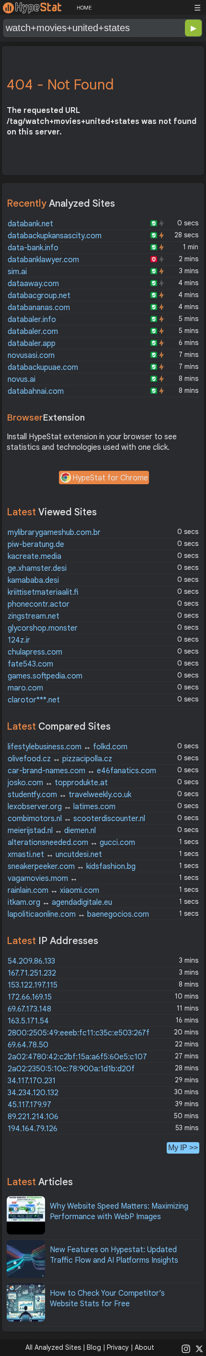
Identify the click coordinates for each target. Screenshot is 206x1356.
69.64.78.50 (28, 1045)
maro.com (25, 688)
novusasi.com (31, 355)
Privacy (118, 1347)
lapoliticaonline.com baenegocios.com (78, 914)
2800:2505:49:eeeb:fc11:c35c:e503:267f (78, 1033)
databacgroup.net (39, 295)
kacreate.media (34, 556)
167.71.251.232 (32, 973)
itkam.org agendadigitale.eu (60, 902)
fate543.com (30, 664)
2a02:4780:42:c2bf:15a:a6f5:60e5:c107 (77, 1057)
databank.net (30, 224)
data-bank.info (33, 248)
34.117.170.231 (32, 1081)
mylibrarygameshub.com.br (54, 532)
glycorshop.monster (43, 628)
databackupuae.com (43, 367)
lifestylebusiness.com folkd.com (67, 747)
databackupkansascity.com (55, 236)
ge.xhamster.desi (37, 568)
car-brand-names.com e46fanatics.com (82, 771)
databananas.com (39, 307)
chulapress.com (35, 652)
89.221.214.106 (33, 1117)
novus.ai (21, 379)
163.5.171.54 (28, 1021)
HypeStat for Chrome (110, 478)
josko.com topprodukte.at (58, 783)
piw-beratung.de (36, 544)
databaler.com (33, 331)
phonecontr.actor (38, 604)
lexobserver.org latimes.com (61, 806)
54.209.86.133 (31, 961)
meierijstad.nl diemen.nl (52, 830)
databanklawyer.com (43, 260)
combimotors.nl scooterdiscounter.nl (76, 818)
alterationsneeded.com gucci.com (71, 842)
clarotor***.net (34, 700)
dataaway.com (33, 284)
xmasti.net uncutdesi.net (55, 854)
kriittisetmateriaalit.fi (43, 592)
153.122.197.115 (32, 985)
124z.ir (19, 640)
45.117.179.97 (29, 1105)
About (144, 1347)
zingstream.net (33, 616)
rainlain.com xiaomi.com (53, 890)
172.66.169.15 (30, 997)
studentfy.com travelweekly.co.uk (69, 795)
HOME (84, 7)
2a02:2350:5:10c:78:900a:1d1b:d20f (71, 1069)
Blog (94, 1347)
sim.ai (17, 272)
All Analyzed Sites (53, 1347)
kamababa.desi (33, 580)
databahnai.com (36, 391)
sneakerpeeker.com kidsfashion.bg (72, 866)
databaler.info (32, 319)
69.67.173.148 (29, 1009)
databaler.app (32, 343)
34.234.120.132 (33, 1093)
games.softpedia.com (45, 676)
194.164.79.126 (32, 1129)
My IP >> (183, 1148)
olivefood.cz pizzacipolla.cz (60, 759)
